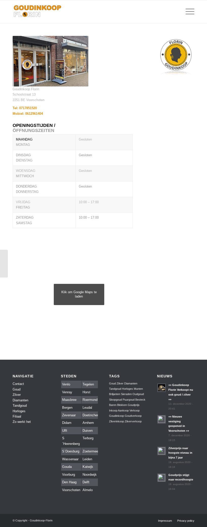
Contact (18, 384)
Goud (16, 389)
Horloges (19, 411)
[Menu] (187, 11)
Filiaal (17, 416)
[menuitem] (175, 11)
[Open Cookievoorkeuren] (11, 521)
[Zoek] (175, 11)
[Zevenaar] (4, 264)
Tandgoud (20, 405)
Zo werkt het (22, 422)
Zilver (17, 395)
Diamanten (20, 400)
